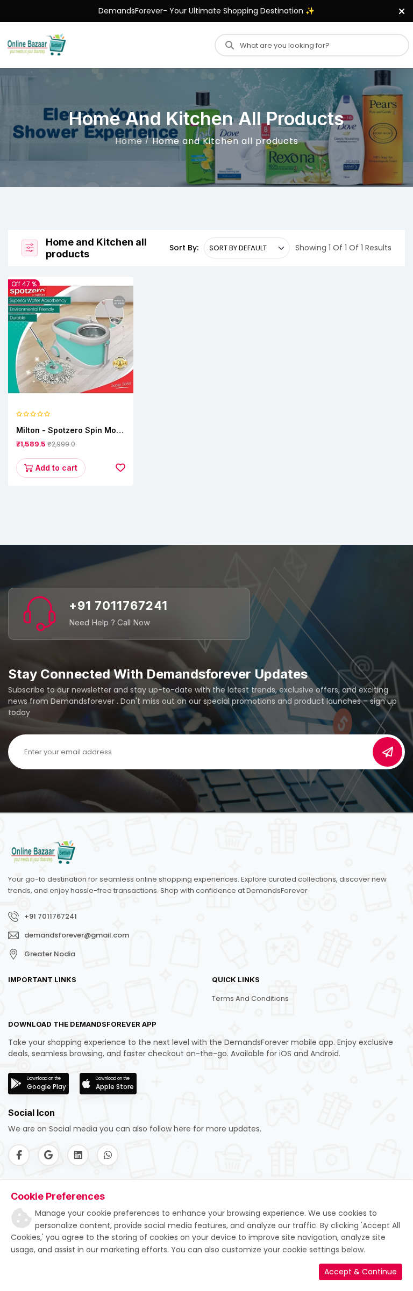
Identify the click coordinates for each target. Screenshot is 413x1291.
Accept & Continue (360, 1271)
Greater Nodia (49, 954)
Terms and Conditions (250, 998)
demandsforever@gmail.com (76, 935)
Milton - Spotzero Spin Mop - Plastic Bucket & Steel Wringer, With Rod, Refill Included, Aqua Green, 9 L (68, 430)
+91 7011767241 (118, 605)
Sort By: (183, 247)
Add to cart (56, 467)
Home (129, 141)
